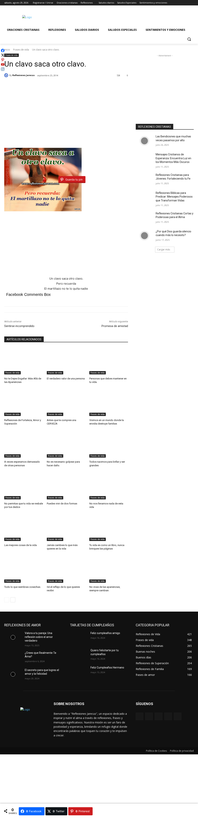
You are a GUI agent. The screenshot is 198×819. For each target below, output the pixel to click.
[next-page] (12, 599)
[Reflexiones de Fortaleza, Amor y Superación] (23, 402)
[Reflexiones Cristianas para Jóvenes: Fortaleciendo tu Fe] (144, 179)
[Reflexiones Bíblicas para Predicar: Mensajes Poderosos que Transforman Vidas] (144, 197)
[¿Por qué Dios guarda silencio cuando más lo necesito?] (144, 236)
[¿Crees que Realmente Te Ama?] (13, 657)
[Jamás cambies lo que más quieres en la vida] (66, 527)
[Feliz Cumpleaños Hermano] (78, 672)
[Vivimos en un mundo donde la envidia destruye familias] (108, 402)
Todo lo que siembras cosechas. (22, 586)
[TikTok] (168, 716)
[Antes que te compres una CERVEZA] (66, 402)
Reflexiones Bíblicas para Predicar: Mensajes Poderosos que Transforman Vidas (174, 196)
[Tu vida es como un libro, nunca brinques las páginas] (108, 527)
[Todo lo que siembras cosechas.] (23, 569)
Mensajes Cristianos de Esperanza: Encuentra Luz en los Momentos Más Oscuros (173, 158)
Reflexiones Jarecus (23, 75)
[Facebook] (170, 3)
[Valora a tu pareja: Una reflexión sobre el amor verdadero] (13, 637)
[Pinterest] (158, 716)
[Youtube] (191, 3)
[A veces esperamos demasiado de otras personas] (23, 444)
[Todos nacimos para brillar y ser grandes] (108, 444)
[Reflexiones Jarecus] (6, 75)
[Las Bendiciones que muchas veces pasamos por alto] (144, 141)
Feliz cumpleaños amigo (105, 633)
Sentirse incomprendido (19, 326)
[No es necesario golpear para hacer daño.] (66, 444)
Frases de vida (21, 49)
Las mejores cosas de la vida (20, 545)
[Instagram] (175, 3)
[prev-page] (6, 599)
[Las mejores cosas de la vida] (23, 527)
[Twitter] (181, 3)
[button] (189, 39)
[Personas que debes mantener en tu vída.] (108, 360)
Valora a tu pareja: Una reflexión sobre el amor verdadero (39, 637)
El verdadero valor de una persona (66, 378)
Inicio (7, 49)
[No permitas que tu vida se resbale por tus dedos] (23, 485)
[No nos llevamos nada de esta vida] (108, 485)
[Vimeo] (186, 3)
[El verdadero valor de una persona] (66, 360)
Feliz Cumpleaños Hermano (107, 667)
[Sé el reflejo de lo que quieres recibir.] (66, 569)
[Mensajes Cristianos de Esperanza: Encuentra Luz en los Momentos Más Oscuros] (144, 159)
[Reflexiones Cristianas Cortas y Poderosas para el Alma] (144, 218)
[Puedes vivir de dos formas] (66, 485)
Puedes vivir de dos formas (62, 503)
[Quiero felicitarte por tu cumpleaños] (78, 655)
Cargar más (163, 249)
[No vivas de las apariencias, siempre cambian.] (108, 569)
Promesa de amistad (115, 326)
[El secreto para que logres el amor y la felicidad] (13, 674)
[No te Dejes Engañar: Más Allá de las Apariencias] (23, 360)
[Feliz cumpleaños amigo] (78, 637)
